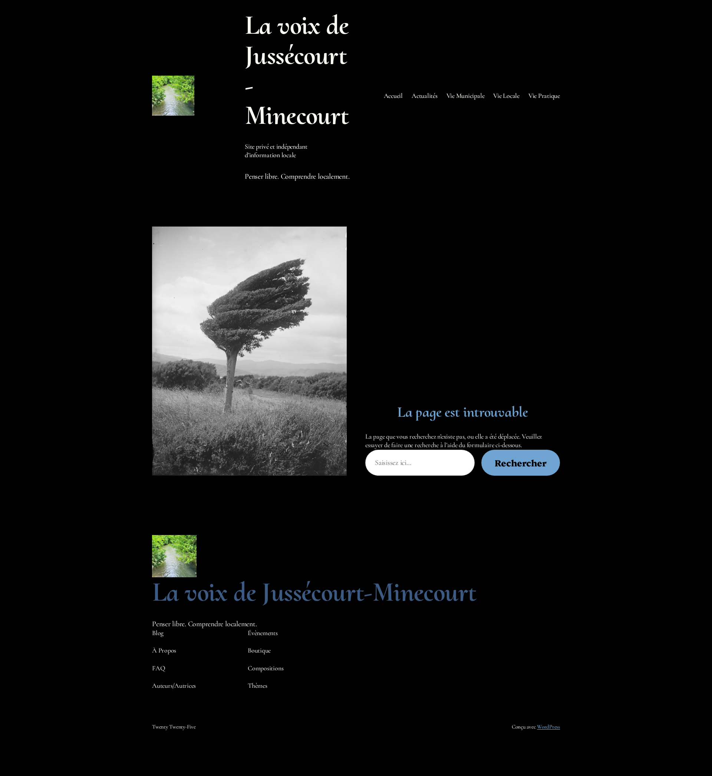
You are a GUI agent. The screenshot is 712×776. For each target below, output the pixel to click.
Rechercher (521, 462)
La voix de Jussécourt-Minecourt (297, 70)
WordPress (548, 726)
